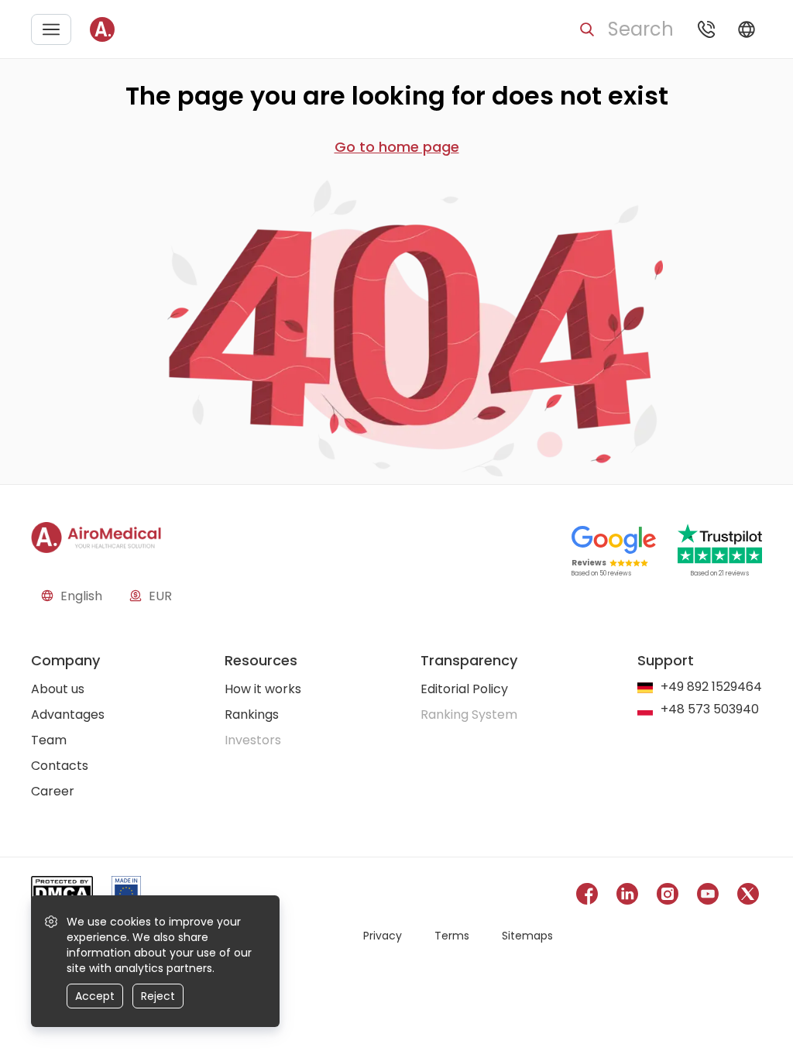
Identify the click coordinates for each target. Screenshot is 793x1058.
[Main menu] (51, 29)
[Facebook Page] (587, 896)
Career (52, 791)
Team (49, 740)
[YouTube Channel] (708, 896)
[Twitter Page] (748, 896)
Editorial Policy (464, 689)
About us (57, 689)
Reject (158, 996)
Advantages (68, 714)
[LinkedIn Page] (627, 896)
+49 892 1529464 (711, 687)
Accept (95, 996)
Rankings (252, 714)
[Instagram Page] (667, 896)
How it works (263, 689)
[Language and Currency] (746, 29)
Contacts (59, 766)
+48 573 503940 (710, 710)
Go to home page (397, 146)
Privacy (382, 935)
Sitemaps (527, 935)
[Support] (706, 29)
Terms (451, 935)
